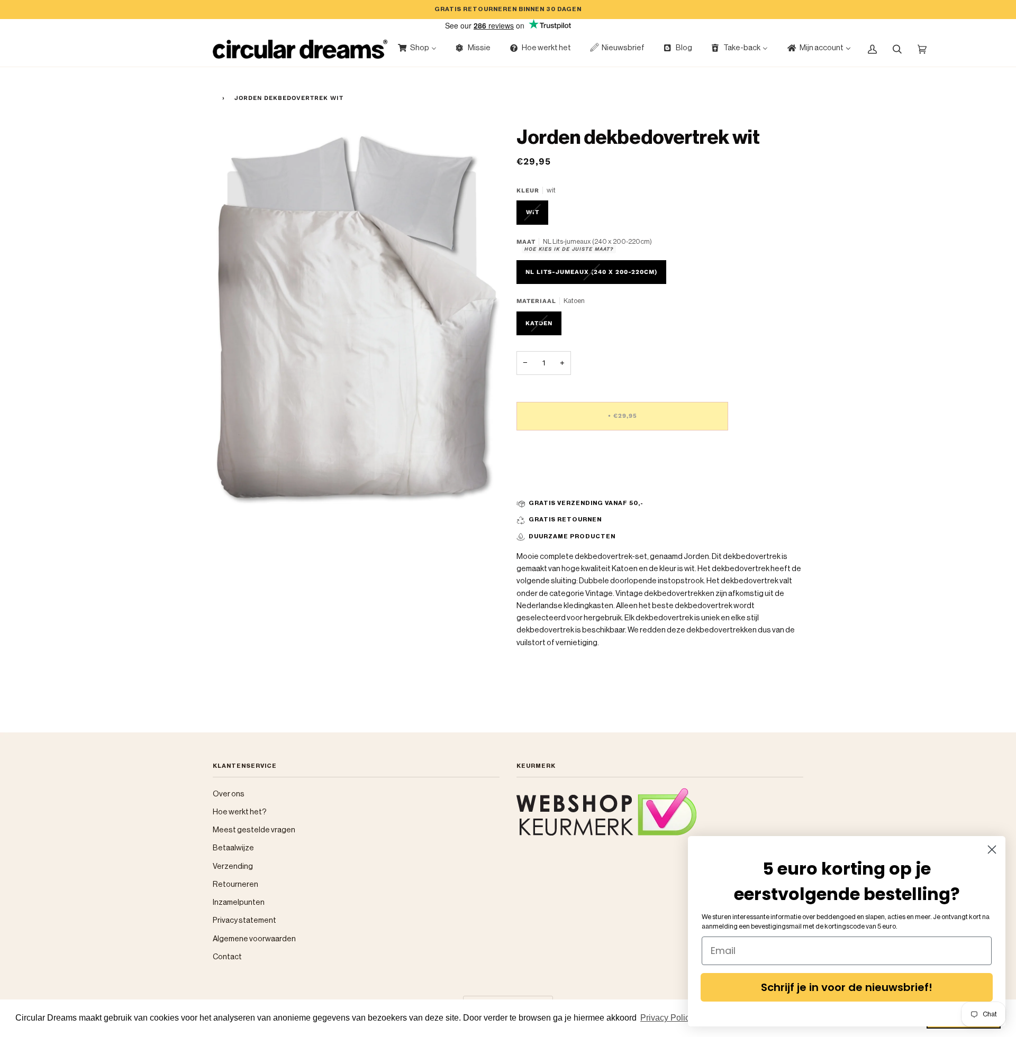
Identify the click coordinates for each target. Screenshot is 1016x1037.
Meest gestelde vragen (254, 830)
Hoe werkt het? (240, 812)
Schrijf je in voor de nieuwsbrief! (846, 987)
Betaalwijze (233, 848)
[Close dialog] (992, 849)
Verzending (233, 866)
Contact (227, 957)
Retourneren (235, 884)
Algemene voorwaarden (254, 939)
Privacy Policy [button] (667, 1017)
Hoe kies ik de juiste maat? (568, 249)
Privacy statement (244, 920)
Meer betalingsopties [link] (554, 480)
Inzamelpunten (239, 902)
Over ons (228, 794)
